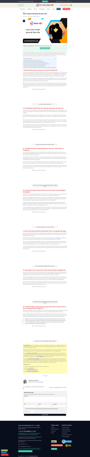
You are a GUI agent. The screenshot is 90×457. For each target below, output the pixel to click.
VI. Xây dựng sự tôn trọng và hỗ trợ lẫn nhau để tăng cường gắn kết (34, 66)
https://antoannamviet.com (33, 371)
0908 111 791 (31, 368)
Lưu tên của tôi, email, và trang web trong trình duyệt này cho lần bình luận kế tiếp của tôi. (42, 408)
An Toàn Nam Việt (26, 345)
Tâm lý (24, 12)
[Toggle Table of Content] (55, 59)
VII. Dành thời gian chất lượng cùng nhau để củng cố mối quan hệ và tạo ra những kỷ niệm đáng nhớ (39, 67)
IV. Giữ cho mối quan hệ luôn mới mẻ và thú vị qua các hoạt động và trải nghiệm (36, 63)
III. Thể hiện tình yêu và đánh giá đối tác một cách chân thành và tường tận (35, 62)
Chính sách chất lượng (66, 429)
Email (39, 404)
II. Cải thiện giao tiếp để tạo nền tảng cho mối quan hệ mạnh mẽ (33, 61)
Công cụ (48, 9)
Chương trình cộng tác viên (67, 434)
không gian (58, 237)
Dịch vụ (35, 9)
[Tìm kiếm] (60, 5)
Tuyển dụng (53, 431)
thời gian (56, 73)
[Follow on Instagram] (21, 431)
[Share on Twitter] (44, 375)
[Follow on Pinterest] (26, 431)
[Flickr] (31, 431)
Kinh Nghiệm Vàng (31, 45)
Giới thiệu (53, 427)
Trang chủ (25, 45)
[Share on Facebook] (43, 375)
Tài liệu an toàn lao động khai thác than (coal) (57, 387)
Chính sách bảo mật (65, 427)
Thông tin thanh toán (55, 429)
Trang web (55, 404)
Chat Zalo (4, 452)
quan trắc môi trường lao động (33, 358)
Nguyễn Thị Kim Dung (36, 16)
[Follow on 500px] (33, 431)
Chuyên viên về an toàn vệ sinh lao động (35, 382)
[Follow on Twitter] (24, 431)
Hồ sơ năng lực (64, 432)
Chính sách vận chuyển (66, 431)
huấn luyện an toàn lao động (31, 353)
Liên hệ (52, 432)
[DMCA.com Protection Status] (54, 441)
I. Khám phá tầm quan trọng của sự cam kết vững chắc (32, 60)
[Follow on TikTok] (23, 431)
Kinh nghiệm (41, 9)
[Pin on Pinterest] (46, 375)
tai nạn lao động (40, 356)
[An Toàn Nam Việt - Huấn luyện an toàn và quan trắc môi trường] (45, 5)
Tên (25, 404)
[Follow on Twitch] (35, 431)
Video (53, 9)
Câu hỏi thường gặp (65, 436)
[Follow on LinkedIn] (28, 431)
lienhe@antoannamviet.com (32, 369)
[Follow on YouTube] (30, 431)
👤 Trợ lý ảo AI (4, 450)
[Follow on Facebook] (19, 431)
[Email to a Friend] (45, 375)
